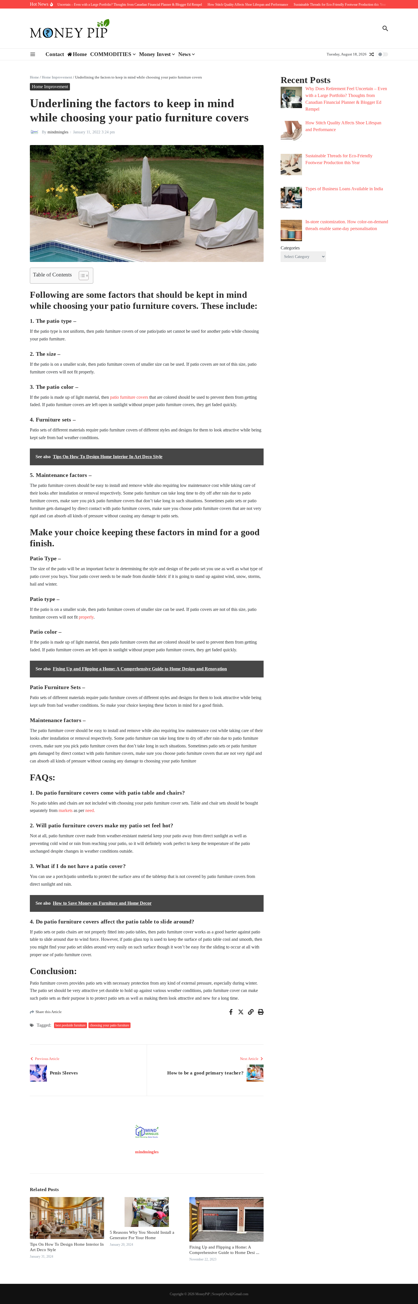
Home (34, 77)
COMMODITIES (110, 54)
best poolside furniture (70, 1025)
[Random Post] (371, 54)
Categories (290, 247)
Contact (54, 54)
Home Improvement (57, 77)
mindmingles (57, 132)
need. (90, 810)
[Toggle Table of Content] (81, 275)
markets (66, 810)
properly (86, 617)
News (184, 54)
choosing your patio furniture (109, 1025)
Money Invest (155, 54)
